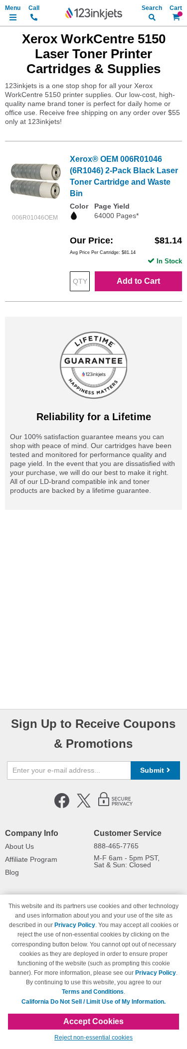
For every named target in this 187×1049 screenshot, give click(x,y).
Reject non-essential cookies (93, 1037)
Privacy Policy (74, 925)
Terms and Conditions (93, 991)
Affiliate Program (31, 859)
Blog (12, 872)
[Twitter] (83, 806)
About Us (19, 846)
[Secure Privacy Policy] (115, 806)
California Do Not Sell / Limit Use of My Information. (93, 1001)
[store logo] (93, 13)
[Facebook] (61, 806)
